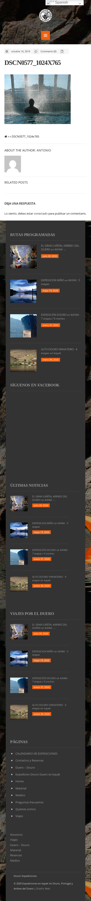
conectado (41, 213)
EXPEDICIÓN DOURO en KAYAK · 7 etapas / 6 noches (60, 316)
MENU (45, 35)
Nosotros (16, 835)
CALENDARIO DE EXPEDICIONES (36, 754)
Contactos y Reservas (29, 760)
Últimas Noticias (29, 485)
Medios (20, 795)
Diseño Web (43, 888)
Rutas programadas (32, 235)
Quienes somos (25, 809)
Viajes (19, 816)
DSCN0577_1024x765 (32, 62)
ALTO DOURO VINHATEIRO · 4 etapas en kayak (59, 351)
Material (20, 788)
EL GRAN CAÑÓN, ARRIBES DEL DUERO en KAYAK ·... (60, 247)
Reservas (16, 855)
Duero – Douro (25, 767)
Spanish (61, 2)
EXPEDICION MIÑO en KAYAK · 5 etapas (60, 282)
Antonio (44, 150)
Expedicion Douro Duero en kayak (37, 774)
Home (19, 781)
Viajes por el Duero (32, 613)
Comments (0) (48, 51)
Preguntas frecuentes (29, 802)
